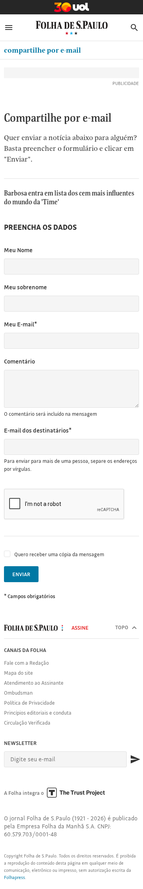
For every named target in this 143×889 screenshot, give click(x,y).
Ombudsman (18, 692)
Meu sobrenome (25, 287)
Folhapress (14, 877)
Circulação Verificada (27, 722)
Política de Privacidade (29, 702)
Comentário (19, 361)
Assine (80, 627)
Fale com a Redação (26, 662)
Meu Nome (18, 250)
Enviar (21, 574)
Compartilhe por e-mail (42, 50)
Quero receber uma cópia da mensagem (59, 554)
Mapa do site (18, 672)
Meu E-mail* (20, 324)
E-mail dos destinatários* (38, 430)
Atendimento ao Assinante (34, 682)
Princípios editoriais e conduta (38, 712)
